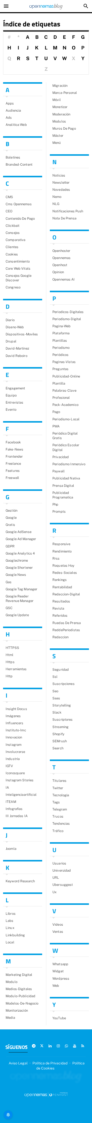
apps (10, 103)
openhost (59, 265)
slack (56, 712)
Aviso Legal (18, 1063)
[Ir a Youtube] (75, 1046)
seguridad (60, 669)
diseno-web (15, 327)
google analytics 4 (20, 553)
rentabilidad (62, 587)
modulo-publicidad (20, 996)
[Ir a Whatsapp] (66, 1046)
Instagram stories (19, 780)
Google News (16, 575)
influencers (14, 723)
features (13, 471)
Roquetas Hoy (63, 565)
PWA (56, 426)
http (9, 676)
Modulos (59, 121)
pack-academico (65, 405)
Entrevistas (14, 402)
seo (55, 691)
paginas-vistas (64, 362)
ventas (57, 932)
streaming (60, 727)
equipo (11, 395)
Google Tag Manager (21, 589)
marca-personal (64, 93)
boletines (13, 157)
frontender (14, 456)
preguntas (60, 369)
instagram (13, 745)
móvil (56, 100)
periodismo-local (65, 419)
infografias (14, 809)
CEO (9, 211)
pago (56, 412)
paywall (58, 471)
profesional (61, 398)
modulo (11, 982)
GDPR (10, 546)
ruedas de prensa (66, 623)
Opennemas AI (63, 279)
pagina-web (61, 326)
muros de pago (64, 128)
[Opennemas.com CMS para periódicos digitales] (46, 1095)
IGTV (9, 766)
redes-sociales (64, 573)
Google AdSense (18, 532)
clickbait (12, 226)
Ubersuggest (62, 885)
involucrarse (15, 752)
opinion (58, 272)
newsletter (61, 182)
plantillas (59, 340)
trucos (57, 816)
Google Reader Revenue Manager (19, 598)
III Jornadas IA (17, 816)
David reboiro (16, 356)
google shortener (19, 567)
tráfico (57, 831)
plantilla (58, 383)
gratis (10, 525)
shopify (58, 734)
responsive (61, 544)
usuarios (59, 863)
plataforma (61, 333)
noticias (58, 175)
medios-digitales (19, 989)
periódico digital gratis (65, 435)
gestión (11, 510)
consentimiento (18, 261)
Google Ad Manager (21, 539)
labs (10, 921)
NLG (55, 204)
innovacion (14, 737)
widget (58, 971)
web (55, 986)
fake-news (14, 449)
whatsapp (60, 964)
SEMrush (59, 741)
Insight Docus (16, 709)
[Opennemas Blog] (46, 6)
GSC (9, 608)
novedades (61, 190)
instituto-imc (16, 730)
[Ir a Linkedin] (50, 1046)
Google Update (17, 615)
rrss (56, 558)
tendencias (61, 823)
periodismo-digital (66, 319)
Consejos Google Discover (18, 278)
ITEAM (11, 802)
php (55, 504)
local (10, 942)
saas (56, 698)
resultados (61, 601)
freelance (13, 463)
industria (13, 759)
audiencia (13, 110)
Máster (57, 135)
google (11, 518)
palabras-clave (64, 390)
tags (56, 802)
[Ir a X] (42, 1046)
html (10, 655)
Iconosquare (15, 773)
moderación (61, 114)
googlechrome (17, 560)
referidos (59, 615)
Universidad (61, 870)
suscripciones (63, 684)
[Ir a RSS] (83, 1046)
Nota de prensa (64, 218)
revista (58, 608)
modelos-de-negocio (22, 1003)
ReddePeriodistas (66, 630)
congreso (13, 287)
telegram (59, 809)
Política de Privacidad (49, 1063)
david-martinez (17, 348)
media (10, 1018)
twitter (57, 788)
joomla (11, 849)
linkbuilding (15, 935)
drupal (11, 341)
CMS (9, 197)
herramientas (16, 669)
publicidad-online (66, 376)
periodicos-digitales (68, 312)
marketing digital (19, 975)
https (10, 662)
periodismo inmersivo (69, 464)
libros (11, 913)
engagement (15, 388)
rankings (59, 580)
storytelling (61, 705)
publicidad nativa (66, 478)
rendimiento (62, 551)
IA (7, 787)
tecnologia (60, 795)
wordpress (60, 978)
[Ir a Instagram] (58, 1046)
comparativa (15, 240)
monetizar (59, 107)
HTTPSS (12, 648)
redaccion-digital (66, 594)
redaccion (60, 637)
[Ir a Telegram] (34, 1046)
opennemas (61, 258)
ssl (54, 677)
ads (9, 117)
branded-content (19, 164)
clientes (12, 247)
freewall (12, 478)
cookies (12, 254)
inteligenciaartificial (21, 795)
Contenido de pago (20, 218)
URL (55, 877)
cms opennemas (19, 204)
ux (54, 892)
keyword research (20, 881)
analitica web (16, 125)
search (57, 748)
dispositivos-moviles (22, 334)
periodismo (61, 348)
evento (11, 409)
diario (10, 320)
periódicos (60, 355)
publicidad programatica (62, 495)
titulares (59, 781)
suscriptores (62, 719)
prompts (59, 511)
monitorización (17, 1010)
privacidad (60, 457)
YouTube (59, 1018)
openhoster (61, 251)
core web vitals (18, 268)
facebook (13, 442)
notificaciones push (67, 211)
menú (56, 143)
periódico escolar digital (65, 447)
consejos (13, 233)
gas (9, 582)
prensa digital (63, 486)
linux (10, 928)
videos (57, 924)
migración (59, 86)
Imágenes (13, 716)
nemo (57, 197)
